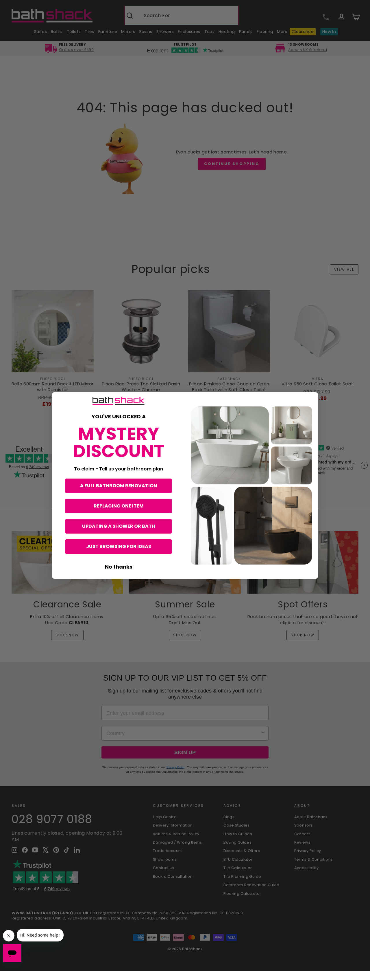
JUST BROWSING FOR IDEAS (118, 546)
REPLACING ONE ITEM (119, 506)
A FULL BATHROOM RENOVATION (118, 485)
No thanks (118, 566)
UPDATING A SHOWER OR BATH (118, 526)
